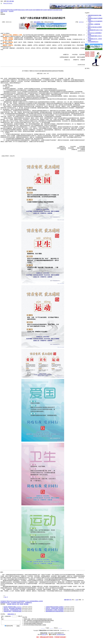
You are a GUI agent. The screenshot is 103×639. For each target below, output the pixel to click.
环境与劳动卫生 (11, 9)
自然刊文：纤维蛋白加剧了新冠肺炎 (55, 608)
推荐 (68, 599)
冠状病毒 (9, 604)
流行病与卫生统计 (43, 9)
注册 (10, 1)
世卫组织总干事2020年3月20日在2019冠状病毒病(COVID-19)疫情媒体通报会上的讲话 (22, 601)
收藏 (65, 599)
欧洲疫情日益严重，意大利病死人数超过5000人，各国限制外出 (16, 602)
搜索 (12, 1)
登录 (7, 1)
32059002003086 (60, 634)
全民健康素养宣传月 (93, 41)
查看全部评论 (11, 614)
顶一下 (6, 597)
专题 (61, 9)
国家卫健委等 (37, 22)
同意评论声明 (9, 625)
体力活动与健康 (35, 9)
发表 (18, 625)
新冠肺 (21, 604)
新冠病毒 (26, 604)
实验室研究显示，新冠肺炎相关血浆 (13, 611)
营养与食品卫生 (19, 9)
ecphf (77, 599)
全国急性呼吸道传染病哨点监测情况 (55, 606)
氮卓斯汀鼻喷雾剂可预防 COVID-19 (13, 606)
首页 (2, 9)
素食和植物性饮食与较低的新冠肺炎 (55, 611)
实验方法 (57, 9)
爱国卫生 (14, 604)
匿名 (20, 616)
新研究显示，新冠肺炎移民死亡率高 (13, 609)
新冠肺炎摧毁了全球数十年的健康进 (55, 609)
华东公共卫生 (4, 11)
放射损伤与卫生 (51, 9)
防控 (18, 604)
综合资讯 (5, 9)
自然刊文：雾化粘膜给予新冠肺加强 (13, 608)
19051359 (44, 634)
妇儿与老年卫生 (27, 9)
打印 (70, 599)
